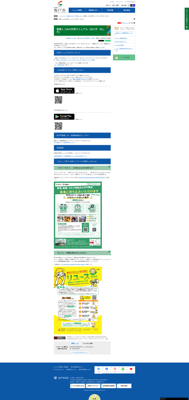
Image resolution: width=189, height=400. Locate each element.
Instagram (115, 371)
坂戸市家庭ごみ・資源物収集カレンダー (64, 142)
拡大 (114, 5)
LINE (123, 371)
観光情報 (127, 10)
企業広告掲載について (85, 369)
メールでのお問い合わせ (77, 385)
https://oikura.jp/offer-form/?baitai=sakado (74, 264)
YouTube (131, 371)
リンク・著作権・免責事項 (61, 366)
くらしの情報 (77, 10)
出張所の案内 (124, 385)
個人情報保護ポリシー (77, 366)
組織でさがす (70, 16)
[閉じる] (134, 23)
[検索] (94, 397)
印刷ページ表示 (72, 38)
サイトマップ (120, 1)
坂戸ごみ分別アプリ (121, 41)
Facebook (106, 371)
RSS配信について (71, 369)
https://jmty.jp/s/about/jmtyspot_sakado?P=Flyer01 (92, 177)
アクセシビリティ (59, 369)
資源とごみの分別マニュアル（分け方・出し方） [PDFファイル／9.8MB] (75, 60)
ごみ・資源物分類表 (59, 65)
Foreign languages (130, 1)
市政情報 (110, 10)
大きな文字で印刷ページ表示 (87, 38)
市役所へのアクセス (93, 385)
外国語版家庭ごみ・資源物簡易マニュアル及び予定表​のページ (70, 156)
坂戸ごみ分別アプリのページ (80, 79)
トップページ (62, 16)
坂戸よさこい (124, 23)
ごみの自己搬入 (120, 45)
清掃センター (78, 16)
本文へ (112, 1)
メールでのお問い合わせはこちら (79, 352)
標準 (117, 5)
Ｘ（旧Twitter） (98, 371)
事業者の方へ (93, 10)
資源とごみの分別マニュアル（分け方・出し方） (72, 19)
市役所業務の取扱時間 (108, 385)
